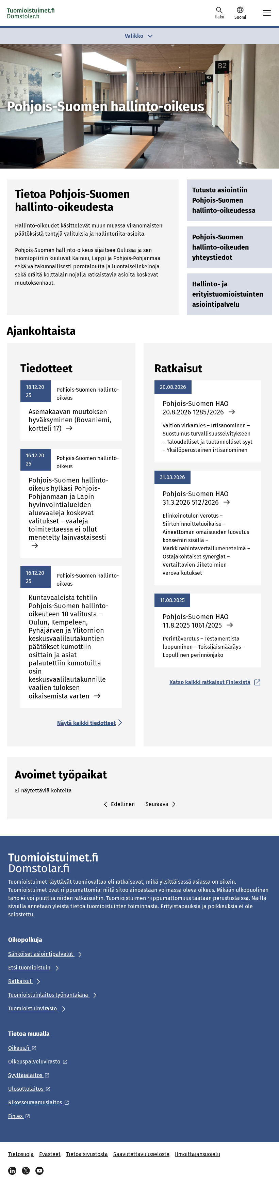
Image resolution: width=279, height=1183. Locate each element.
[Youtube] (39, 1171)
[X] (26, 1171)
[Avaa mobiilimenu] (266, 13)
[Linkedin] (12, 1171)
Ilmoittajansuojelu (197, 1154)
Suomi (240, 17)
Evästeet (50, 1154)
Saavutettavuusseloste (141, 1154)
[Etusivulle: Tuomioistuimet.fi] (31, 12)
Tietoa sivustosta (87, 1154)
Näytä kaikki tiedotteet (86, 723)
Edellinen (123, 804)
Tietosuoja (21, 1154)
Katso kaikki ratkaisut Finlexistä (209, 682)
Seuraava (157, 804)
